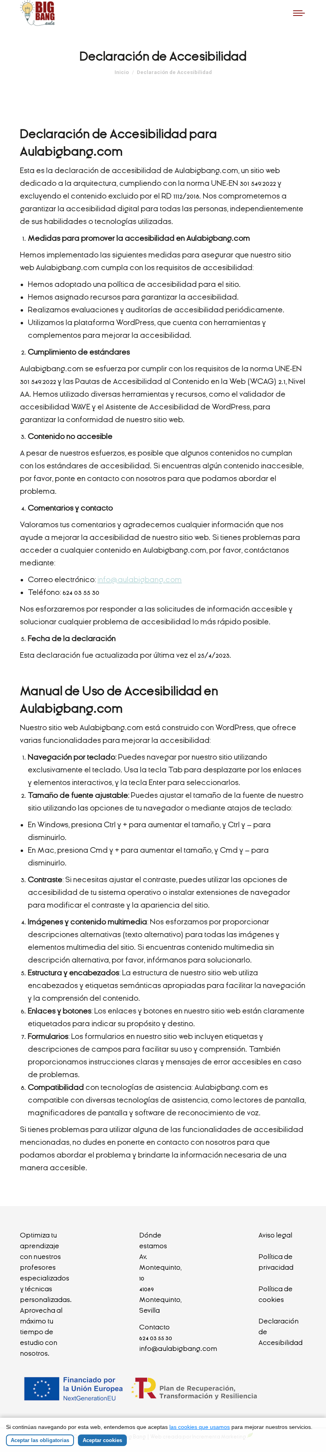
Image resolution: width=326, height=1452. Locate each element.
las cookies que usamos (199, 1427)
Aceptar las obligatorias (40, 1440)
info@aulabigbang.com (139, 579)
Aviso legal (275, 1235)
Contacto (154, 1327)
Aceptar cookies (102, 1440)
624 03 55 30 (155, 1338)
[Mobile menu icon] (299, 13)
